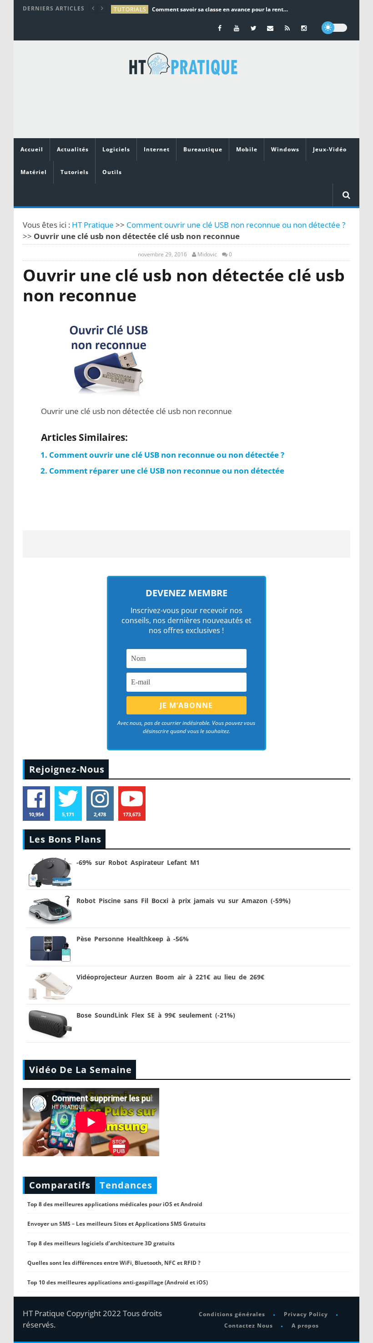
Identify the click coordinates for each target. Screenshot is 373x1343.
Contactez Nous (248, 1325)
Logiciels (116, 149)
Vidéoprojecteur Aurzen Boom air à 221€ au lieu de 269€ (170, 977)
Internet (157, 149)
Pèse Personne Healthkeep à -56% (132, 938)
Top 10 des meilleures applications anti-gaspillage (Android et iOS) (117, 1282)
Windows (285, 149)
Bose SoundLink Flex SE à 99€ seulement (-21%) (155, 1015)
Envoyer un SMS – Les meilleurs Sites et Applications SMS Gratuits (116, 1224)
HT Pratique (93, 225)
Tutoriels (74, 172)
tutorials (130, 9)
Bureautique (202, 149)
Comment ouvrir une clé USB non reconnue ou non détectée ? (235, 225)
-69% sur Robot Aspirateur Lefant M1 (138, 862)
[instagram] (304, 28)
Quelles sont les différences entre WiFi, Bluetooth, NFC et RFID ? (114, 1263)
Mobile (246, 149)
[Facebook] (220, 28)
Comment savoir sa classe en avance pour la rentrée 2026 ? (220, 9)
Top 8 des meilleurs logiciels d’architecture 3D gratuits (101, 1243)
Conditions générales (232, 1314)
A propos (305, 1325)
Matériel (33, 172)
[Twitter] (253, 28)
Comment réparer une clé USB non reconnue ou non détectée (166, 470)
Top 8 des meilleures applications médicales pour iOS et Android (114, 1204)
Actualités (73, 149)
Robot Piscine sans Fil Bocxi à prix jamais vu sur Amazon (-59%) (183, 900)
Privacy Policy (306, 1314)
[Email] (270, 28)
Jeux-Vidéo (330, 149)
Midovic (207, 254)
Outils (112, 172)
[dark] (334, 28)
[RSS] (287, 28)
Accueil (31, 149)
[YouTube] (236, 28)
